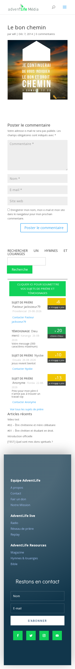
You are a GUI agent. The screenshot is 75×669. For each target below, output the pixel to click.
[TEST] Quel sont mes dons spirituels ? (30, 441)
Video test (13, 419)
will (14, 34)
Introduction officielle (19, 436)
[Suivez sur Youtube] (57, 635)
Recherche (20, 269)
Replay (15, 534)
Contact (16, 493)
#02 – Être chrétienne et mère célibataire (31, 425)
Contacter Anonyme (24, 402)
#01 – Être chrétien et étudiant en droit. (30, 430)
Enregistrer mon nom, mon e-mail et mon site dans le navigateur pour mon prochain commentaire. (36, 214)
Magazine (17, 552)
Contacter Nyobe (22, 368)
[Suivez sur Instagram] (44, 635)
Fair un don (18, 499)
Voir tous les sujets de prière (26, 409)
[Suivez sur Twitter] (31, 635)
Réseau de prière (22, 529)
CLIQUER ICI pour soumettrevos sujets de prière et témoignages (37, 288)
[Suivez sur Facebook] (18, 635)
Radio (14, 523)
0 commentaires (45, 34)
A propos (17, 488)
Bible (14, 564)
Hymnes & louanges (24, 558)
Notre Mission (20, 505)
